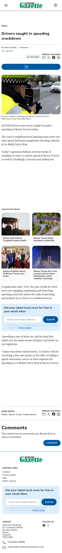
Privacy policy (9, 474)
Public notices (9, 481)
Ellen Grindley (11, 47)
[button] (6, 5)
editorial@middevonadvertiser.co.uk (26, 547)
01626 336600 (18, 542)
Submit (50, 319)
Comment (51, 442)
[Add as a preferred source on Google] (33, 56)
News (4, 26)
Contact (6, 471)
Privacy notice (25, 328)
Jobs (4, 477)
